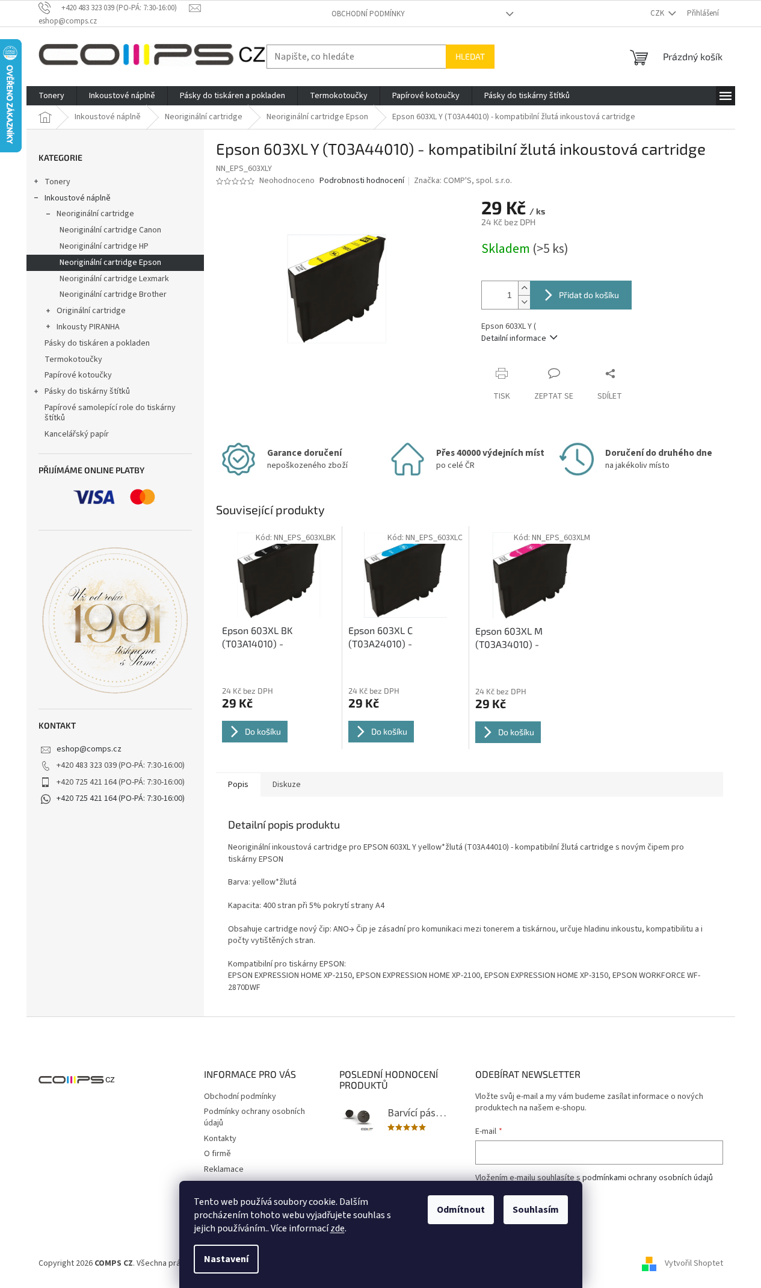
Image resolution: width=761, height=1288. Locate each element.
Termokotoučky (73, 359)
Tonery (57, 182)
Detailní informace (513, 338)
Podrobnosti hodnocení (361, 181)
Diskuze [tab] (287, 785)
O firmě (217, 1154)
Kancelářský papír (77, 434)
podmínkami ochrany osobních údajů (647, 1178)
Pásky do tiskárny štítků (87, 391)
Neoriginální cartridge (95, 214)
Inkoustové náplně (78, 198)
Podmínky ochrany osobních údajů (254, 1117)
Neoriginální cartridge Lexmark (114, 279)
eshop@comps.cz (89, 749)
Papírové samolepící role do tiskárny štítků (110, 413)
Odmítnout (461, 1209)
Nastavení (226, 1259)
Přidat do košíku (589, 295)
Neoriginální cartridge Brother (113, 294)
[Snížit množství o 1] (524, 302)
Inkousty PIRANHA (88, 327)
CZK (658, 13)
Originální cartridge (91, 311)
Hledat (470, 56)
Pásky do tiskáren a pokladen (97, 343)
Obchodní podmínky (368, 13)
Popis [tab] (238, 785)
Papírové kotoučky (78, 375)
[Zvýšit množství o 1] (524, 288)
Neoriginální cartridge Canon (110, 230)
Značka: (463, 181)
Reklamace (224, 1169)
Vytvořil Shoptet (694, 1263)
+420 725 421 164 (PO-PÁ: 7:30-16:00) (121, 798)
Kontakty (220, 1139)
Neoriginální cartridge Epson (110, 263)
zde (337, 1228)
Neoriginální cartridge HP (104, 246)
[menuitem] (51, 95)
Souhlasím (536, 1209)
